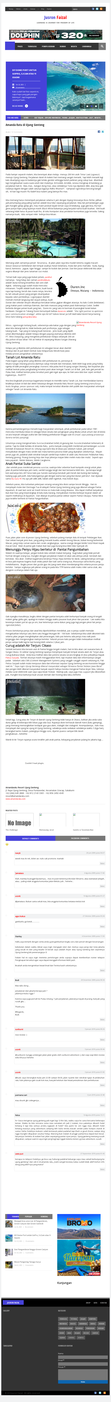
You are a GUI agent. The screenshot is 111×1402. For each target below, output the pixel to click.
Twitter (97, 9)
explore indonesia (53, 117)
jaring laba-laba (29, 317)
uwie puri (19, 1153)
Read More (17, 106)
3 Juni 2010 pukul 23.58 (95, 1095)
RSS (101, 9)
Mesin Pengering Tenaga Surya (27, 1262)
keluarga (79, 1328)
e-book (25, 9)
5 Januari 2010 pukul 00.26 (94, 1029)
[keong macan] (45, 531)
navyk (18, 853)
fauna (65, 117)
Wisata (74, 46)
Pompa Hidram (48, 46)
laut (91, 117)
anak (69, 1333)
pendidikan (90, 1328)
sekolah (101, 1328)
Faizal (55, 17)
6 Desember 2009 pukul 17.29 (93, 936)
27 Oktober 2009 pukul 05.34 (93, 916)
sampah (95, 1333)
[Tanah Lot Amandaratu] (45, 423)
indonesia (63, 1324)
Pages (20, 46)
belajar (77, 1333)
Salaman (32, 9)
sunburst (19, 1029)
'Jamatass (19, 873)
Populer (28, 1216)
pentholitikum (44, 280)
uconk (18, 896)
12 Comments (16, 132)
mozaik (86, 1333)
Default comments (30, 838)
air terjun (39, 117)
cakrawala (83, 1324)
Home (10, 46)
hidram (101, 1324)
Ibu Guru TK (16, 478)
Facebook (93, 9)
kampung (92, 1319)
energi (92, 1324)
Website (18, 9)
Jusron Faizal (13, 1302)
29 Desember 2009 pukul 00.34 (92, 980)
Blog (42, 9)
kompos (81, 1337)
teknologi (63, 1319)
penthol (48, 277)
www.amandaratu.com (15, 799)
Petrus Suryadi (12, 657)
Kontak (103, 1302)
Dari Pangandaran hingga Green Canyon (31, 1249)
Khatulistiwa (82, 117)
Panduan (12, 53)
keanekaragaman (66, 1328)
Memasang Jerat (46, 830)
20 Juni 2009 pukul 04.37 (95, 853)
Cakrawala (86, 46)
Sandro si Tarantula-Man (83, 830)
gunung (71, 1337)
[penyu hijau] (45, 611)
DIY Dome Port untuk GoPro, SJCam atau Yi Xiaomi (24, 74)
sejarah (62, 1337)
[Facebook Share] (99, 132)
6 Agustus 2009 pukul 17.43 (94, 873)
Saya (95, 1302)
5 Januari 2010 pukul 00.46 (94, 1049)
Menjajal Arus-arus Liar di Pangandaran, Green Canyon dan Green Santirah (31, 1222)
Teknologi (32, 46)
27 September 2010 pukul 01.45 (92, 1153)
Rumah (63, 46)
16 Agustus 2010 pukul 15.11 (93, 1115)
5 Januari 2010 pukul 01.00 (94, 1072)
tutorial (74, 1319)
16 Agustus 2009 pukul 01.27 (93, 896)
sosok (62, 1333)
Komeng (44, 1216)
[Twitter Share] (103, 132)
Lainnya (24, 53)
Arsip (88, 1302)
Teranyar (14, 1219)
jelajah (72, 117)
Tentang (11, 9)
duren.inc (62, 311)
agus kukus (20, 916)
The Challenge (12, 830)
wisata (98, 117)
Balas (102, 863)
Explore (49, 9)
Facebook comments (80, 838)
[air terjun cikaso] (45, 714)
